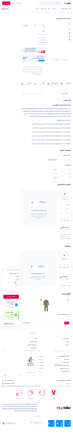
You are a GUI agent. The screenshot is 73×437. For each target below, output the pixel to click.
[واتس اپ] (19, 375)
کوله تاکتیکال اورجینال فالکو (64, 356)
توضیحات (39, 93)
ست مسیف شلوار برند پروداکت (63, 314)
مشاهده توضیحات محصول (42, 44)
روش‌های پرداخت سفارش (31, 345)
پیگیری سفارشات (43, 8)
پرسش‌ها (22, 93)
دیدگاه (3, 12)
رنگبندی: (17, 276)
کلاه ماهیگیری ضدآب (65, 371)
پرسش (8, 12)
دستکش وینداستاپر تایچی (64, 368)
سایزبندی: (17, 280)
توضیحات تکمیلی (33, 93)
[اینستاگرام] (4, 375)
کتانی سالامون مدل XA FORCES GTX (62, 365)
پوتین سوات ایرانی (65, 362)
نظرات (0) (27, 93)
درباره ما (67, 342)
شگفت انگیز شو (66, 339)
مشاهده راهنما (41, 60)
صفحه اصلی (54, 8)
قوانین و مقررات (33, 342)
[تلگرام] (34, 375)
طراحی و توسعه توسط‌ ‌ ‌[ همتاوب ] (10, 423)
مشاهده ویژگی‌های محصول (42, 34)
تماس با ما (37, 8)
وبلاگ (49, 8)
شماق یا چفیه (66, 359)
